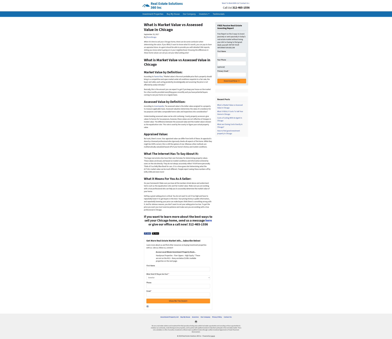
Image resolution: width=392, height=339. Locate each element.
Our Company (189, 14)
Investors (203, 14)
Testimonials (218, 14)
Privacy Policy (217, 317)
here (208, 220)
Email (149, 291)
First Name (150, 265)
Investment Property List (169, 317)
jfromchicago (151, 37)
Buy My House (173, 14)
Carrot (213, 336)
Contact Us (228, 317)
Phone (148, 282)
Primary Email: (223, 71)
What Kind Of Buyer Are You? (157, 274)
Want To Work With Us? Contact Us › (236, 3)
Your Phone (221, 60)
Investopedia (159, 106)
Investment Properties (153, 14)
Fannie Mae (158, 76)
